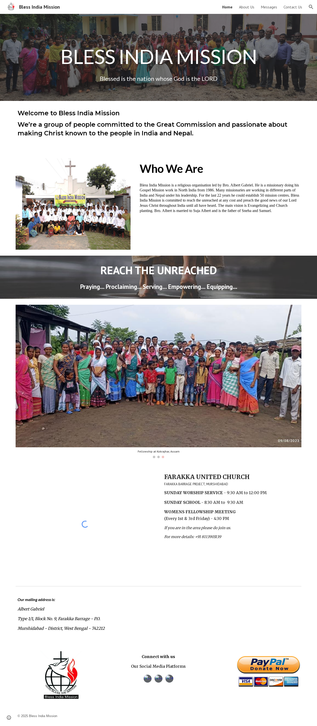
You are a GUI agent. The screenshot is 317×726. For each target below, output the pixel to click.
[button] (311, 7)
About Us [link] (246, 6)
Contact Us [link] (293, 6)
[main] (158, 49)
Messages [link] (269, 6)
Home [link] (227, 6)
